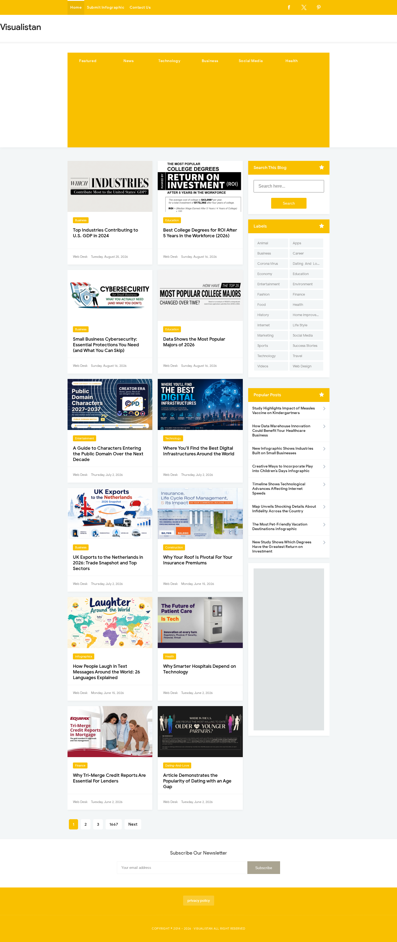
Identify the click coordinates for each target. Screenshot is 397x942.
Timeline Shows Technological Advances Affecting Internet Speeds (278, 489)
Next (132, 824)
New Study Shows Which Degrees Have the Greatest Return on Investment (281, 547)
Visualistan (203, 928)
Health (291, 61)
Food (261, 304)
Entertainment (84, 438)
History (263, 315)
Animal (262, 243)
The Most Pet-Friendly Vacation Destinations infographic (279, 526)
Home (76, 7)
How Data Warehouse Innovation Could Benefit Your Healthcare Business (281, 431)
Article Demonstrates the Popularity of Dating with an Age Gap (197, 780)
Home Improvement (308, 315)
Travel (297, 356)
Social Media (251, 61)
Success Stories (305, 345)
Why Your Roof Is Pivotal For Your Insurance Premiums (198, 560)
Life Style (300, 325)
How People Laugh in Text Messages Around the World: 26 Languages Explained (106, 671)
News (128, 61)
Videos (262, 366)
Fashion (263, 294)
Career (298, 253)
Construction (174, 547)
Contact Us (140, 7)
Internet (263, 325)
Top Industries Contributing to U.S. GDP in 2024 (105, 233)
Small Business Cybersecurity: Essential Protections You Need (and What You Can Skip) (106, 344)
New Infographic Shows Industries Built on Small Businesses (282, 450)
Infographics (83, 656)
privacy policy (198, 900)
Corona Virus (267, 263)
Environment (303, 284)
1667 (113, 824)
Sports (262, 345)
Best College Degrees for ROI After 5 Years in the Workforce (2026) (200, 233)
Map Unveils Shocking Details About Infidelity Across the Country (284, 508)
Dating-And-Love (177, 765)
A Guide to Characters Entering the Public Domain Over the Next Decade (108, 453)
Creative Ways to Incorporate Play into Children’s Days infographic (282, 468)
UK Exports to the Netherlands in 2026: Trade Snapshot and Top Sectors (108, 562)
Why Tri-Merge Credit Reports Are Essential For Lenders (109, 778)
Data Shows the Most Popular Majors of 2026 (194, 342)
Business (210, 61)
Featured (87, 61)
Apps (297, 243)
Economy (264, 274)
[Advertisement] (198, 109)
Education (172, 220)
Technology (169, 61)
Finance (80, 765)
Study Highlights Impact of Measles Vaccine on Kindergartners (283, 410)
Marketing (265, 335)
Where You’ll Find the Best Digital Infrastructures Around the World (198, 451)
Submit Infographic (105, 7)
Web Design (302, 366)
